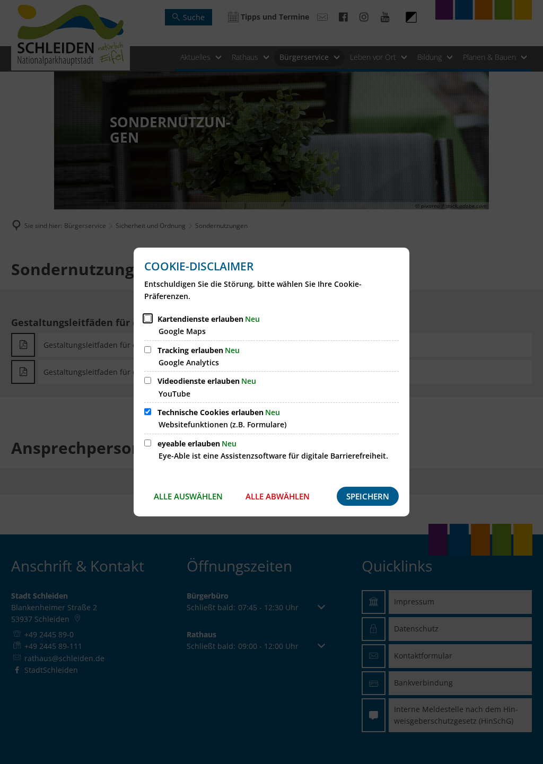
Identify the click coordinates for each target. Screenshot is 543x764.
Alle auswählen (188, 496)
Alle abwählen (278, 496)
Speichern (367, 496)
